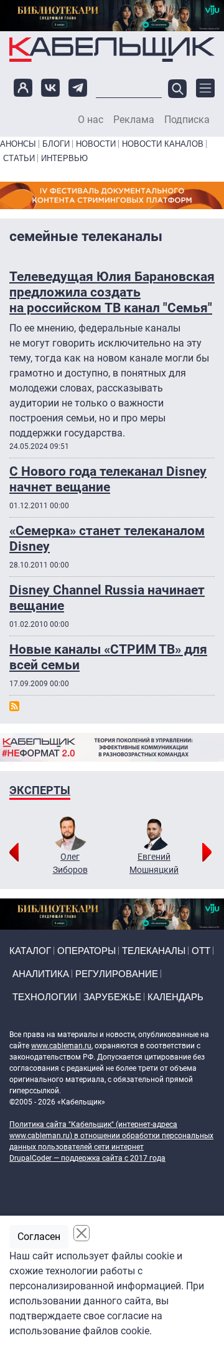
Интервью (64, 158)
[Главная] (112, 49)
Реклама (133, 119)
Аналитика (40, 974)
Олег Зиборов (70, 863)
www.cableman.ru (61, 1045)
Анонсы (18, 144)
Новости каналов (162, 144)
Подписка (187, 119)
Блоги (56, 144)
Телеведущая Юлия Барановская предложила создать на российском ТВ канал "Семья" (112, 292)
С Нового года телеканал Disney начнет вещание (108, 479)
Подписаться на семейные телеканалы (14, 706)
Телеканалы (153, 951)
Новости (96, 144)
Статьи (19, 158)
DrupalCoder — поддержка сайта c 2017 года (87, 1158)
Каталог (30, 951)
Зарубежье (112, 997)
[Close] (81, 1233)
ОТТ (201, 951)
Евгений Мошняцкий (154, 863)
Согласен (38, 1236)
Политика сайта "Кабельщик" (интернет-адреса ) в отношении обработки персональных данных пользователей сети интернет (111, 1135)
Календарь (175, 997)
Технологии (44, 997)
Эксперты (39, 790)
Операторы (86, 951)
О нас (90, 119)
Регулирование (116, 974)
